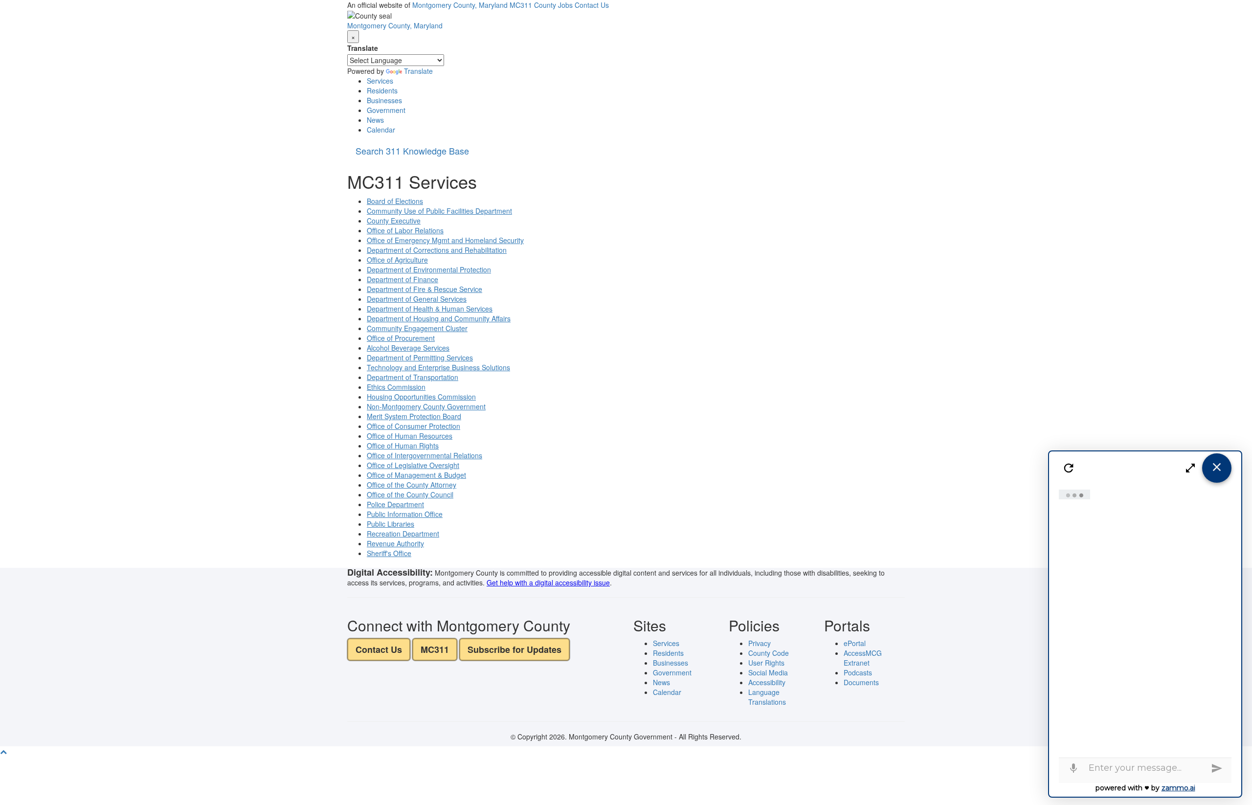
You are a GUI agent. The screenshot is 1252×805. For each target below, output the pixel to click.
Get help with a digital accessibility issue (548, 582)
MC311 (521, 5)
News (375, 120)
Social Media (768, 672)
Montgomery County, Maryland (460, 5)
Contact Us (592, 5)
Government (386, 110)
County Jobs (553, 5)
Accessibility (766, 682)
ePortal (855, 643)
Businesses (384, 100)
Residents (382, 90)
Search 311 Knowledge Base (412, 150)
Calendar (381, 129)
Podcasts (858, 672)
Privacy (759, 643)
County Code (768, 653)
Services (380, 81)
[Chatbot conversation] (1145, 621)
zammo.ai (1178, 787)
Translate (362, 48)
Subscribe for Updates (514, 649)
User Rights (766, 663)
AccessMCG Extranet (863, 658)
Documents (861, 682)
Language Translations (767, 697)
